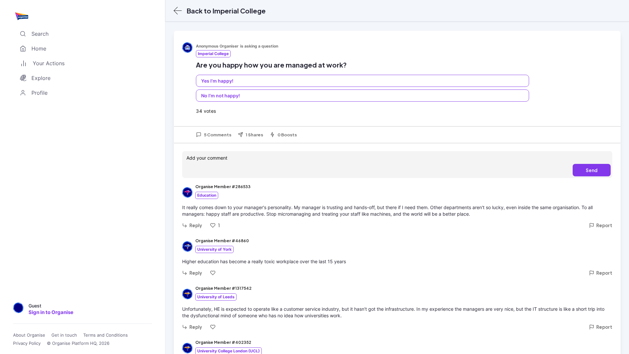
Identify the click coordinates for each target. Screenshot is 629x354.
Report (604, 225)
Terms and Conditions (105, 335)
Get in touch (64, 335)
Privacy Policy (27, 343)
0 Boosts (287, 134)
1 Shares (254, 134)
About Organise (29, 335)
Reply (195, 225)
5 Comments (217, 134)
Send (592, 170)
